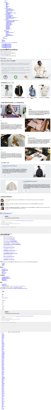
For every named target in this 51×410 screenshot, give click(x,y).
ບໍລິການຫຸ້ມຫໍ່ (8, 26)
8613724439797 (4, 284)
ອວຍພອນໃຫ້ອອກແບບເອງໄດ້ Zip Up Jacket (10, 253)
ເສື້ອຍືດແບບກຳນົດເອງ (24, 288)
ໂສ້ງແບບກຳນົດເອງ (10, 288)
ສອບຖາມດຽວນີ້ (5, 38)
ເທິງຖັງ (7, 7)
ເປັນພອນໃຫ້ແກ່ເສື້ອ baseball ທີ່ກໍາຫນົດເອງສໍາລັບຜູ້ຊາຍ (12, 244)
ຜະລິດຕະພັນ (6, 2)
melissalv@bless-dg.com (5, 285)
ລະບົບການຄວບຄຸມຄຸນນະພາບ (10, 18)
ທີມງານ (7, 33)
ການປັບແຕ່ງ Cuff (8, 25)
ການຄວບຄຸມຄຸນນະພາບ (5, 269)
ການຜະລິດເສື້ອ (19, 288)
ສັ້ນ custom (1, 288)
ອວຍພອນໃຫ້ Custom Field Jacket (9, 259)
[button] (5, 176)
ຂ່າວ (5, 30)
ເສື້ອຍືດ (7, 4)
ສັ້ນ (6, 5)
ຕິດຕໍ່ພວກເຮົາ (6, 36)
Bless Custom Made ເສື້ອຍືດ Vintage (6, 213)
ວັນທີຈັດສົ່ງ (7, 31)
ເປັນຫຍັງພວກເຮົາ (4, 272)
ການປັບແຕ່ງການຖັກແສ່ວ (9, 24)
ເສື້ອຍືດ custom (5, 288)
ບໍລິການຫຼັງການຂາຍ (8, 28)
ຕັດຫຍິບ (7, 11)
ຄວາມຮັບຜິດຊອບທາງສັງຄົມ (9, 35)
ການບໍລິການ (7, 29)
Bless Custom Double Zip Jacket (9, 256)
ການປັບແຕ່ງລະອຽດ (8, 22)
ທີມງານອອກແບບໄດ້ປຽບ (9, 15)
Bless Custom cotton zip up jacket (9, 247)
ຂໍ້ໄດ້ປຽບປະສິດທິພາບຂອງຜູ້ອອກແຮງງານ (11, 17)
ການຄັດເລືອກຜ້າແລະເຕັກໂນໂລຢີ (10, 21)
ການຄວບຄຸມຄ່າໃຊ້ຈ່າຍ (5, 270)
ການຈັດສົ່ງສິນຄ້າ (8, 13)
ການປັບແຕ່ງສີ (8, 27)
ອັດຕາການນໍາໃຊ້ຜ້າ (8, 16)
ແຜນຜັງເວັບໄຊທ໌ (17, 287)
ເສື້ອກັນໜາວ (3, 41)
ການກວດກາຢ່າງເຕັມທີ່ (9, 12)
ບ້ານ (2, 39)
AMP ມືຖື (20, 287)
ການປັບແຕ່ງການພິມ (8, 23)
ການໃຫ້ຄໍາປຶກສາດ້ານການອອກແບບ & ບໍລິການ (12, 20)
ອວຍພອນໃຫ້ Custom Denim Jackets (9, 250)
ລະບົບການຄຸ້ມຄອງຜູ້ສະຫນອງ (10, 32)
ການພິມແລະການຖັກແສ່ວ (9, 10)
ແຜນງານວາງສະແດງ (9, 34)
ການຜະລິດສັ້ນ (15, 288)
